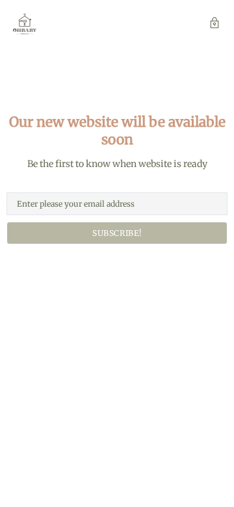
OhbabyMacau (24, 24)
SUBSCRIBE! (117, 233)
